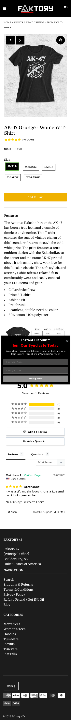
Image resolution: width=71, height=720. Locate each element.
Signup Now (35, 378)
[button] (35, 345)
